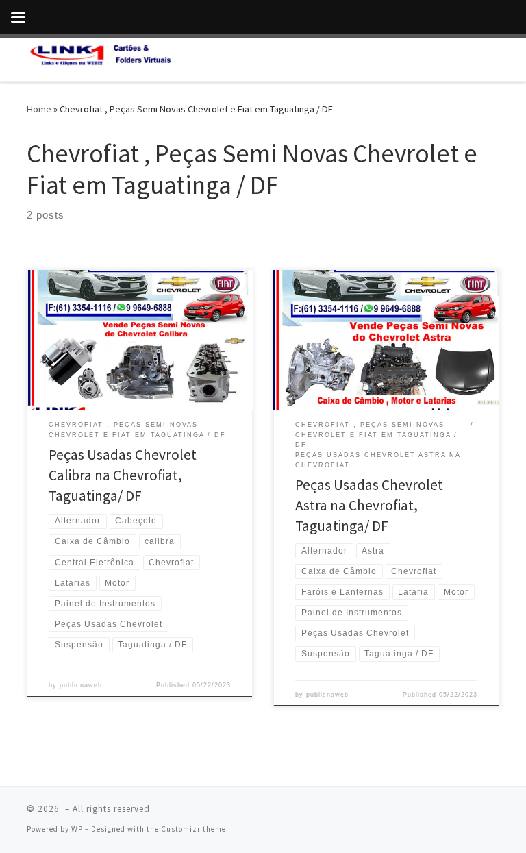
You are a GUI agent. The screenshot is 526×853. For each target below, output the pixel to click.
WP (77, 829)
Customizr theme (193, 829)
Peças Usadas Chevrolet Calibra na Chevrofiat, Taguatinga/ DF (123, 475)
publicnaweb (81, 685)
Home (39, 109)
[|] (100, 57)
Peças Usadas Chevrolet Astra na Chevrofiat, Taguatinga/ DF (369, 505)
